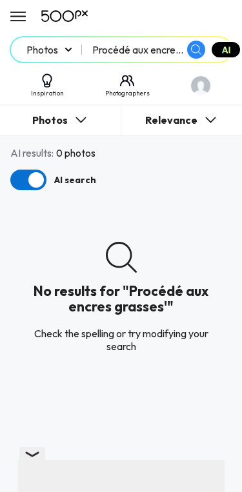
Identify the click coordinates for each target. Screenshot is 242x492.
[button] (196, 49)
